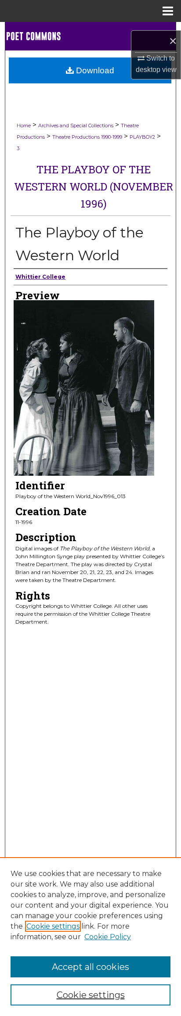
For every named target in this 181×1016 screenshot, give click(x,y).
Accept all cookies (90, 967)
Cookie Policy (107, 937)
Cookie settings (53, 926)
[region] (90, 936)
